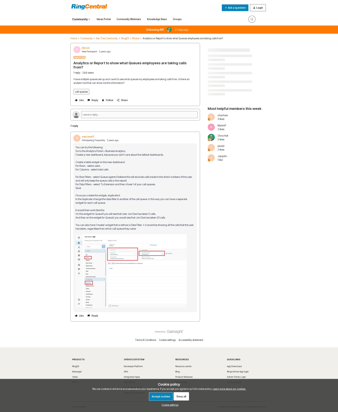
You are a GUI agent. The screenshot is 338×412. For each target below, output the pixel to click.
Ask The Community (107, 38)
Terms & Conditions (145, 339)
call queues (81, 91)
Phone (135, 38)
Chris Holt (223, 135)
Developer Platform (133, 366)
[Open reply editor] (135, 114)
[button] (235, 7)
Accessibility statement (191, 339)
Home (73, 38)
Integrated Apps (132, 376)
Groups (177, 19)
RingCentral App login (238, 371)
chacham (223, 115)
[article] (135, 227)
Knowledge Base (157, 19)
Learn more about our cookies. (229, 388)
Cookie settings (167, 339)
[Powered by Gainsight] (169, 332)
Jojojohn (222, 156)
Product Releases (184, 376)
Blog (177, 371)
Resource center (183, 366)
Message (77, 371)
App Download (234, 366)
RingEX (125, 38)
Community (86, 38)
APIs (126, 371)
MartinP (222, 125)
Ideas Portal (104, 19)
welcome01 (88, 136)
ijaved (221, 145)
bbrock (86, 47)
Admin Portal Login (236, 376)
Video (75, 376)
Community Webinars (129, 19)
